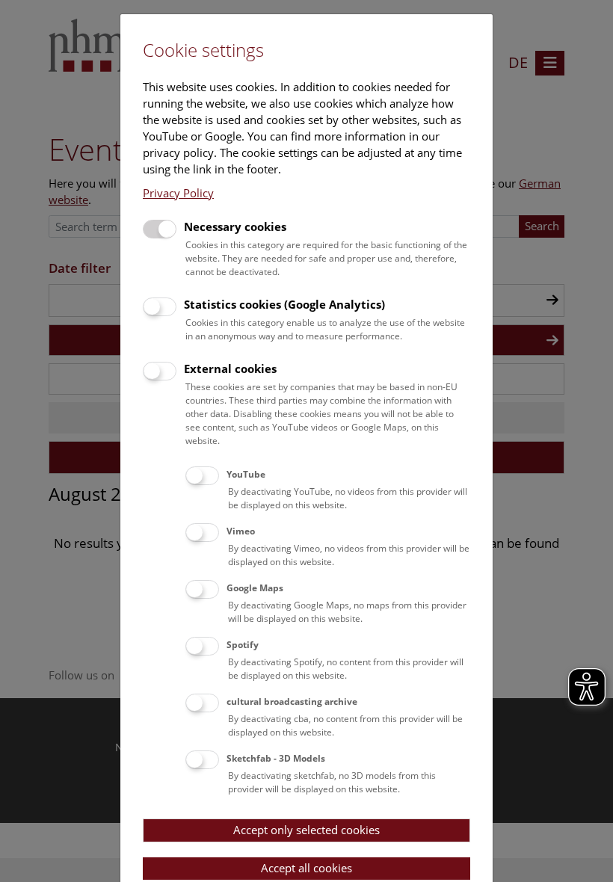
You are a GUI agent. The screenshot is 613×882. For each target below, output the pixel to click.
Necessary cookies (235, 226)
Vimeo (241, 531)
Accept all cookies (306, 867)
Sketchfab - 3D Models (276, 758)
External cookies (230, 368)
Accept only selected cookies (306, 829)
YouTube (246, 474)
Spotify (243, 644)
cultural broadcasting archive (292, 701)
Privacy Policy (178, 192)
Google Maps (255, 588)
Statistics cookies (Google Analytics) (284, 304)
